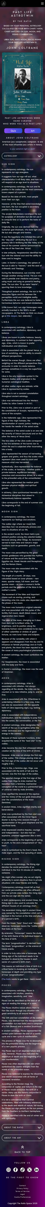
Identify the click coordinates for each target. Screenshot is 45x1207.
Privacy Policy (22, 1188)
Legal (22, 1194)
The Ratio (6, 979)
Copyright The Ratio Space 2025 (22, 1203)
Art (32, 130)
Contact (22, 1186)
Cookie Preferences (22, 1197)
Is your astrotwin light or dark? (22, 149)
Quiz (13, 130)
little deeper (12, 316)
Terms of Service (23, 1191)
